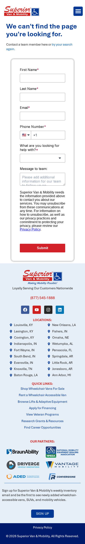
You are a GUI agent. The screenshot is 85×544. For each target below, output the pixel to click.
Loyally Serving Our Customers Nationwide (42, 288)
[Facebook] (25, 310)
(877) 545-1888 (42, 298)
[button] (78, 11)
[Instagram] (48, 310)
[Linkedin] (60, 310)
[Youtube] (37, 310)
